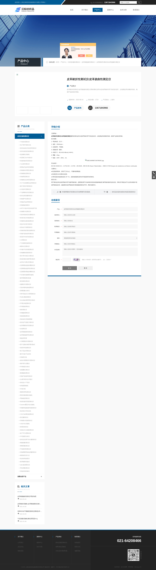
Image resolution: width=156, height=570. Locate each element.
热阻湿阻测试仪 (25, 316)
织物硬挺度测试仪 (25, 173)
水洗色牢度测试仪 (25, 189)
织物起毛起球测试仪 (26, 202)
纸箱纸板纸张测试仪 (26, 161)
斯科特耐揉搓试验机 (26, 395)
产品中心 (97, 10)
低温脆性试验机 (25, 154)
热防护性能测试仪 (25, 347)
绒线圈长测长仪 (25, 370)
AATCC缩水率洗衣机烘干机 (28, 208)
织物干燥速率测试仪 (26, 376)
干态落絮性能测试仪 (26, 243)
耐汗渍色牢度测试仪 (26, 186)
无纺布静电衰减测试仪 (27, 287)
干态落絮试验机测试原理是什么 (28, 518)
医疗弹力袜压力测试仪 (27, 256)
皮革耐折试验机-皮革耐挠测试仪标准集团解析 (30, 504)
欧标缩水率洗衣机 (25, 411)
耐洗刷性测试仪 (25, 281)
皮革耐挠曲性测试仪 (88, 62)
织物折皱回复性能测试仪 (27, 230)
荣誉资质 (20, 551)
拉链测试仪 (23, 328)
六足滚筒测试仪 (25, 164)
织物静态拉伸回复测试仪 (27, 180)
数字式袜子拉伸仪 (25, 354)
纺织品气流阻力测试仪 (27, 322)
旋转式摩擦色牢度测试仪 (27, 360)
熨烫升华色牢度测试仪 (27, 237)
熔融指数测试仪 (25, 442)
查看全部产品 (22, 476)
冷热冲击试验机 (25, 423)
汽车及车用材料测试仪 (63, 551)
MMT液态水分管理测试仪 (27, 294)
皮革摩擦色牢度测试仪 (27, 325)
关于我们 (84, 10)
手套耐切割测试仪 (25, 449)
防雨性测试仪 (24, 427)
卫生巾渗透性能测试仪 (27, 414)
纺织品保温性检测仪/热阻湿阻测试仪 (123, 192)
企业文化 (20, 546)
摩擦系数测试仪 (25, 446)
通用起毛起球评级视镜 (27, 167)
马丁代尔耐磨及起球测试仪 (28, 183)
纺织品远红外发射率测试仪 (28, 148)
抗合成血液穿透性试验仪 (27, 300)
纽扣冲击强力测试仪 (26, 224)
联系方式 (77, 546)
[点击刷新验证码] (76, 259)
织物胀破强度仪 (25, 205)
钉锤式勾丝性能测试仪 (27, 249)
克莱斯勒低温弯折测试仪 (27, 268)
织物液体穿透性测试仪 (27, 170)
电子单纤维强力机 (25, 145)
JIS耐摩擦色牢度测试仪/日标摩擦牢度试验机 (76, 192)
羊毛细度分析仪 (25, 436)
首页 (71, 10)
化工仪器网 (124, 567)
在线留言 (77, 542)
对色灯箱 (23, 389)
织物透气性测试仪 (25, 199)
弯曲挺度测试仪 (25, 398)
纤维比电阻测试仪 (25, 303)
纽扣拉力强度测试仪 (26, 227)
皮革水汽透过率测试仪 (27, 262)
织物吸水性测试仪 (25, 211)
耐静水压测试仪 (25, 246)
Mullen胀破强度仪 (25, 297)
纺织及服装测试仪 (74, 62)
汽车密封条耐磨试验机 (27, 275)
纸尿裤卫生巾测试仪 (26, 157)
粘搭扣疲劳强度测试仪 (27, 401)
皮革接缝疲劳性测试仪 (27, 335)
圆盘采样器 (23, 338)
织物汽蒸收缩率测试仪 (27, 233)
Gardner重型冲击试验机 (27, 404)
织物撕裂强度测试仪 (26, 252)
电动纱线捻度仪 (25, 458)
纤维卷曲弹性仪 (25, 306)
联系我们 (136, 10)
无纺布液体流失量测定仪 (27, 214)
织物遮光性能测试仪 (26, 420)
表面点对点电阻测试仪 (27, 430)
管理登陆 (130, 567)
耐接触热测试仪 (25, 373)
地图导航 (77, 551)
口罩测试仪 (23, 240)
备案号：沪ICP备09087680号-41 (60, 567)
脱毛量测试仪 (24, 417)
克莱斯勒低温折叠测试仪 (27, 265)
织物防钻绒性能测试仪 (27, 221)
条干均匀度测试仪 (25, 433)
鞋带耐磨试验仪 (25, 461)
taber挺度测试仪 (25, 465)
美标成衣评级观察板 (26, 319)
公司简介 (20, 542)
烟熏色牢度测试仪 (25, 284)
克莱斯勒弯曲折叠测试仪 (27, 271)
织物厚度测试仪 (25, 176)
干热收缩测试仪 (25, 142)
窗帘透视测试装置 (25, 278)
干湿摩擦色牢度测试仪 (27, 192)
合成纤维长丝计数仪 (26, 379)
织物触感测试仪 (25, 313)
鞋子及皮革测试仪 (25, 351)
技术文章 (123, 10)
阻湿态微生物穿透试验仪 (27, 259)
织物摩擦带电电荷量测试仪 (28, 452)
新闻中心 (110, 10)
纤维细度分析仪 (25, 366)
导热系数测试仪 (25, 468)
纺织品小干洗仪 (25, 382)
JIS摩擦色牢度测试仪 (26, 341)
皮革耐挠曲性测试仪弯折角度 (27, 496)
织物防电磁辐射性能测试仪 (28, 408)
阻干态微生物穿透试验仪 (27, 344)
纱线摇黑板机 (24, 385)
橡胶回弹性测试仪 (25, 392)
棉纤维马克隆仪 (25, 363)
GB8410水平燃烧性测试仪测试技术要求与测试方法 (30, 511)
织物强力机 (23, 357)
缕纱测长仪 (23, 309)
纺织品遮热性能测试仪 (27, 151)
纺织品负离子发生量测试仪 (28, 439)
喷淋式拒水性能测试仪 (27, 218)
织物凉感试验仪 (25, 471)
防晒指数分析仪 (25, 290)
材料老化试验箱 (61, 546)
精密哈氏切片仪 (25, 455)
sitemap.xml (137, 567)
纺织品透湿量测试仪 (26, 195)
